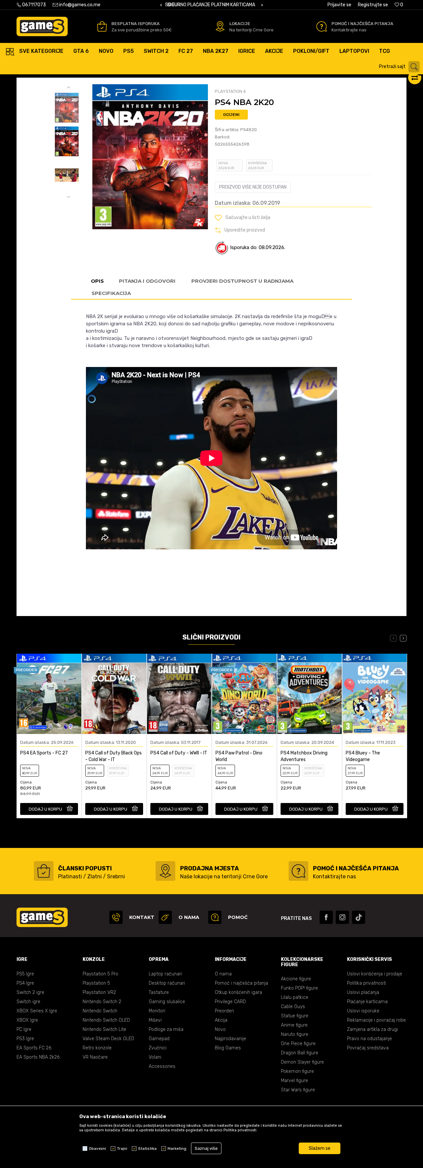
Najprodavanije (230, 1038)
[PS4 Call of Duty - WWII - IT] (179, 694)
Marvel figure (294, 1080)
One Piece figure (298, 1043)
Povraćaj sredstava (368, 1048)
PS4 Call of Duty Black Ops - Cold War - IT (113, 756)
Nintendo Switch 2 (102, 1001)
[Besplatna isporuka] (102, 26)
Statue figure (294, 1016)
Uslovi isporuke (363, 1011)
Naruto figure (294, 1034)
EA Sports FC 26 (34, 1048)
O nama (223, 974)
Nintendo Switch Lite (104, 1029)
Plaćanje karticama (367, 1001)
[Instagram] (342, 917)
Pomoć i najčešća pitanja (241, 983)
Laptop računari (165, 974)
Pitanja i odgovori (147, 281)
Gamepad (159, 1038)
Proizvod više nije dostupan (253, 187)
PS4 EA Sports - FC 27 (44, 753)
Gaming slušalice (167, 1001)
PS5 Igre (25, 974)
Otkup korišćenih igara (238, 992)
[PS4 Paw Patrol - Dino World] (244, 694)
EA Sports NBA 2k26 (38, 1057)
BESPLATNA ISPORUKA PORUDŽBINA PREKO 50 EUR (219, 5)
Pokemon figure (297, 1071)
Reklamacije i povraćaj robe (376, 1020)
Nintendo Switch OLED (106, 1020)
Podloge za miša (166, 1029)
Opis (97, 281)
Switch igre (28, 1001)
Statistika (147, 1148)
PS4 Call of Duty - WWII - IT (178, 753)
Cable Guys (293, 1006)
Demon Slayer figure (302, 1062)
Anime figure (294, 1025)
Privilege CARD (230, 1001)
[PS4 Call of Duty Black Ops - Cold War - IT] (114, 694)
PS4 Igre (25, 983)
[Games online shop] (42, 26)
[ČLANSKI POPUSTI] (44, 871)
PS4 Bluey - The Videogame (363, 756)
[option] (211, 5)
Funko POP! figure (299, 988)
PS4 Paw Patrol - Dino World (238, 756)
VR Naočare (95, 1057)
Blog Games (228, 1048)
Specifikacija (111, 293)
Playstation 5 (96, 983)
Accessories (162, 1066)
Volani (155, 1057)
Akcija (221, 1020)
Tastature (159, 992)
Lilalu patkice (294, 997)
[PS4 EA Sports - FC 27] (49, 694)
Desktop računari (167, 983)
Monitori (157, 1011)
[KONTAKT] (116, 917)
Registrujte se (373, 5)
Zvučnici (158, 1048)
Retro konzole (97, 1048)
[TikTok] (358, 917)
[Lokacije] (220, 26)
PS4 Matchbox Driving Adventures (304, 756)
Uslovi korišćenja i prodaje (374, 974)
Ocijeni (231, 114)
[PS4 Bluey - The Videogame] (374, 694)
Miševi (155, 1020)
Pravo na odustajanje (369, 1038)
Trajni (122, 1148)
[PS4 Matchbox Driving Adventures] (309, 694)
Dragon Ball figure (299, 1053)
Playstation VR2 (99, 992)
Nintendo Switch (100, 1011)
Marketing (177, 1148)
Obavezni (97, 1148)
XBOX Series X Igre (37, 1011)
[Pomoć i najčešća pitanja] (321, 26)
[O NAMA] (165, 917)
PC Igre (24, 1029)
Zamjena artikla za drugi (372, 1029)
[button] (400, 66)
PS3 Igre (25, 1038)
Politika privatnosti (366, 983)
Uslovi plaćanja (363, 992)
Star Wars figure (298, 1090)
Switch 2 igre (30, 992)
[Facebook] (326, 917)
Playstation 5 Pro (100, 974)
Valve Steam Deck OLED (108, 1038)
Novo (220, 1029)
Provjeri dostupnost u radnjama (242, 281)
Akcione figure (296, 979)
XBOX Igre (27, 1020)
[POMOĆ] (214, 917)
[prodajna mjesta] (165, 871)
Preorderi (224, 1011)
